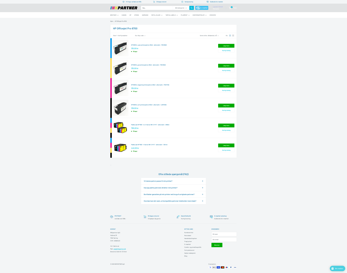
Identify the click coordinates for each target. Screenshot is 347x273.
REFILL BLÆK (155, 15)
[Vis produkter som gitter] (233, 35)
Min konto (216, 9)
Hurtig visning (226, 50)
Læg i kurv (226, 46)
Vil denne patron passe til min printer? (158, 181)
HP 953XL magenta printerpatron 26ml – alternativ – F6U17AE (150, 85)
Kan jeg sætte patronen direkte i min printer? (160, 188)
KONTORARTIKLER (198, 15)
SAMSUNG (145, 15)
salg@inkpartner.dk (119, 249)
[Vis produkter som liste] (230, 35)
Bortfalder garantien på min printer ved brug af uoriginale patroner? (169, 194)
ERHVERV (213, 15)
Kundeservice (188, 232)
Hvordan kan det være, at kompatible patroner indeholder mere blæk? (170, 201)
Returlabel (187, 235)
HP (130, 15)
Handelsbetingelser (190, 238)
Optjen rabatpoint (190, 253)
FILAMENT (184, 15)
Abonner (217, 245)
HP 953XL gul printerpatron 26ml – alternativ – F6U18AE (148, 65)
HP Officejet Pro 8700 (121, 21)
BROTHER (113, 15)
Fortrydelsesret (189, 250)
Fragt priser (188, 241)
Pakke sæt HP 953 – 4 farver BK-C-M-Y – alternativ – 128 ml (149, 144)
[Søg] (191, 8)
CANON (124, 15)
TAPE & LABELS (171, 15)
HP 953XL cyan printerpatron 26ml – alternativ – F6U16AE (149, 45)
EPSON (136, 15)
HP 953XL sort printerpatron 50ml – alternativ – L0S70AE (149, 105)
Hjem (111, 21)
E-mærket (187, 244)
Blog (185, 256)
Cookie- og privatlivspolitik (192, 247)
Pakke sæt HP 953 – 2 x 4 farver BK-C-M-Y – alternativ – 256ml (150, 124)
